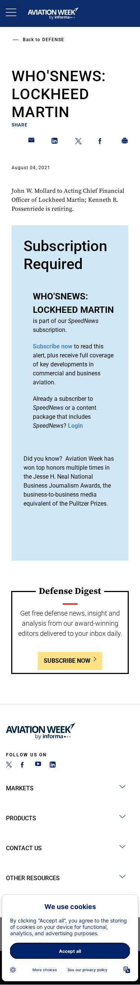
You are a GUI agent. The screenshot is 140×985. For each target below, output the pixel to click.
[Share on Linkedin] (55, 142)
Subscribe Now (67, 660)
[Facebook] (24, 765)
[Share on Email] (31, 142)
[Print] (125, 142)
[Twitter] (9, 765)
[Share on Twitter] (78, 142)
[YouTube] (38, 765)
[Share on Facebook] (101, 142)
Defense (53, 39)
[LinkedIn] (53, 765)
